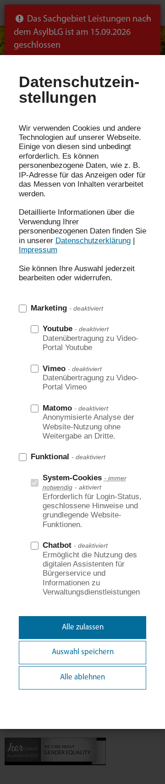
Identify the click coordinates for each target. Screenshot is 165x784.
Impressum (38, 249)
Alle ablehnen (82, 677)
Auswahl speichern (83, 652)
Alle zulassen (83, 627)
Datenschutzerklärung (93, 240)
